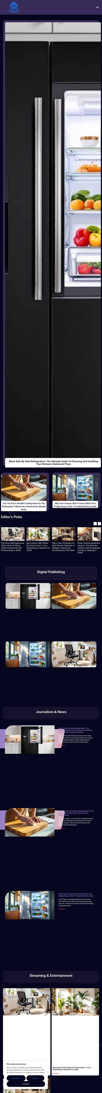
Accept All (26, 1084)
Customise (16, 1078)
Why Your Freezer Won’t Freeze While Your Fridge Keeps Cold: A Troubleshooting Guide (76, 895)
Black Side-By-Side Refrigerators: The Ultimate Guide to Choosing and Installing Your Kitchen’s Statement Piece (53, 463)
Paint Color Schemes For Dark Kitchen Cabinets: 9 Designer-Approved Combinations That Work (12, 546)
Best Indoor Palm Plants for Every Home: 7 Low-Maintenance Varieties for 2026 (72, 1068)
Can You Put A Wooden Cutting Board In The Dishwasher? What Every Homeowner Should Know (76, 813)
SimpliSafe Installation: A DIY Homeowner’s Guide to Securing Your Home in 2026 (63, 546)
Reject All (35, 1078)
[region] (26, 1075)
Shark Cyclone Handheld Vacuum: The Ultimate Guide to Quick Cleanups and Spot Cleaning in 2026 (37, 548)
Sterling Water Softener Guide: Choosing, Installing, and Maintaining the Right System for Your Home (89, 548)
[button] (97, 7)
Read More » (62, 745)
